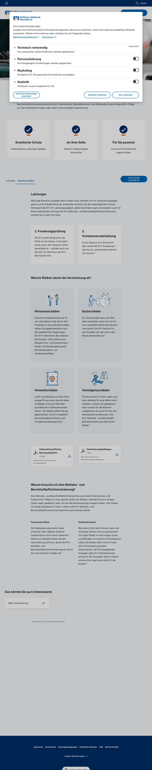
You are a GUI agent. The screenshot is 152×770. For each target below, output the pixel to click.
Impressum (47, 37)
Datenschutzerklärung (25, 37)
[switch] (136, 58)
